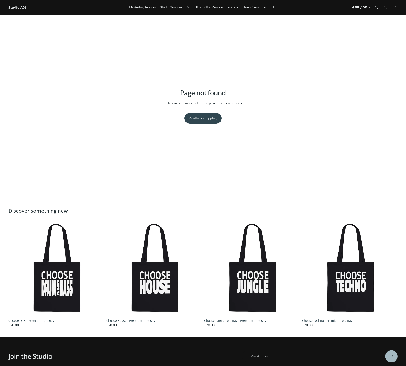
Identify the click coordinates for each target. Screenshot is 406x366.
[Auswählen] (97, 310)
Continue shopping (203, 118)
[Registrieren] (391, 356)
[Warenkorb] (394, 7)
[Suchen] (376, 7)
